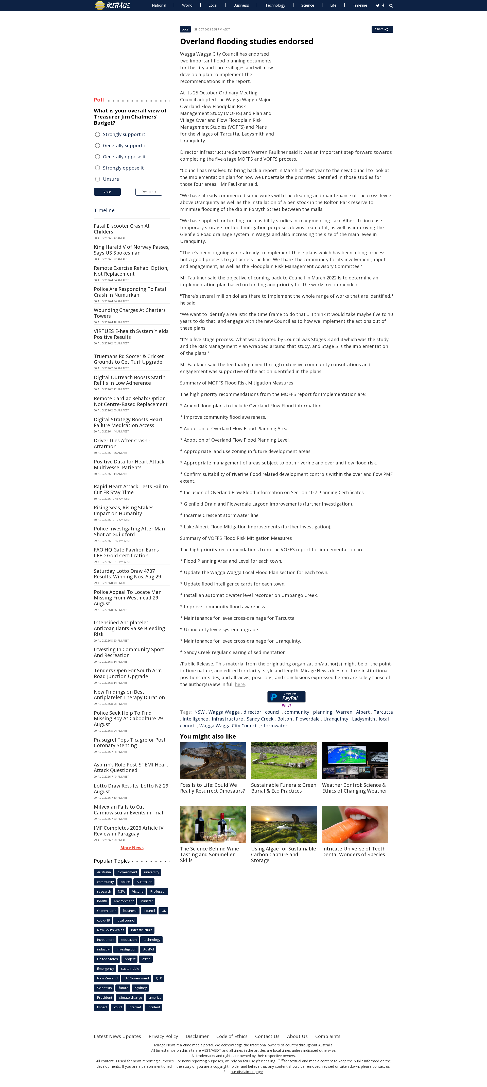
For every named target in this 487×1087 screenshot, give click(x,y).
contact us (381, 1066)
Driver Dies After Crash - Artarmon (122, 443)
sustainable (130, 968)
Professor (158, 891)
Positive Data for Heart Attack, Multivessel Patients (130, 464)
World (187, 5)
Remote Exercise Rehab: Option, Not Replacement (131, 271)
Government (127, 872)
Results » (149, 191)
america (155, 997)
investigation (126, 949)
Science (307, 5)
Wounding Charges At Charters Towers (130, 313)
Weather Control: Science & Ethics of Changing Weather (354, 788)
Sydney (141, 987)
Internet (135, 1007)
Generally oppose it (124, 157)
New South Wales (110, 930)
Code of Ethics (232, 1036)
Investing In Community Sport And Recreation (129, 652)
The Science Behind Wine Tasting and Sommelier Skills (209, 854)
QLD (159, 978)
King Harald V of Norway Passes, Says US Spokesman (131, 250)
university (151, 872)
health (102, 901)
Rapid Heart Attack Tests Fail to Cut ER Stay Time (131, 489)
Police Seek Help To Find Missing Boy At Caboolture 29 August (128, 719)
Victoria (138, 891)
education (129, 939)
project (130, 959)
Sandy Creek (260, 719)
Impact (102, 1007)
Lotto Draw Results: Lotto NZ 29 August (131, 788)
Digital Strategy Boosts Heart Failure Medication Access (128, 422)
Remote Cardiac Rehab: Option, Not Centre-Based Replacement (131, 401)
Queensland (106, 910)
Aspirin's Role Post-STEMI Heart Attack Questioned (131, 767)
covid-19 (103, 920)
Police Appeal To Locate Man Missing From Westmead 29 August (128, 598)
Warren (344, 712)
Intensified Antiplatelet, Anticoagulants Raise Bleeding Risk (129, 628)
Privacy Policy (163, 1036)
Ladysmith (363, 719)
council (273, 712)
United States (107, 959)
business (130, 910)
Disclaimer (197, 1036)
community (296, 712)
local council (126, 920)
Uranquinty (335, 719)
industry (103, 949)
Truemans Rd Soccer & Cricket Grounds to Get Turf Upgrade (129, 359)
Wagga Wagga (224, 712)
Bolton (284, 719)
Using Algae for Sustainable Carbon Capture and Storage (283, 854)
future (123, 987)
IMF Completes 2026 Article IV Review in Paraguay (129, 831)
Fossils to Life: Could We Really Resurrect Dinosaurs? (212, 788)
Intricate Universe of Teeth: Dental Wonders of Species (354, 851)
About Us (297, 1036)
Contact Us (267, 1036)
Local (212, 5)
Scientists (104, 987)
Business (241, 5)
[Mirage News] (115, 5)
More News (132, 847)
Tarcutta (383, 712)
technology (152, 939)
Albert (363, 712)
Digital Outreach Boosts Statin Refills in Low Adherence (129, 380)
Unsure (111, 179)
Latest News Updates (117, 1036)
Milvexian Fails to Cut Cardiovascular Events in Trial (128, 810)
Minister (147, 901)
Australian (144, 881)
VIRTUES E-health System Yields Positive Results (131, 334)
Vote (107, 191)
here (240, 684)
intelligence (195, 719)
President (104, 997)
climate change (130, 997)
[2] (282, 1060)
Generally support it (125, 145)
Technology (275, 5)
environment (124, 901)
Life (333, 5)
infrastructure (227, 719)
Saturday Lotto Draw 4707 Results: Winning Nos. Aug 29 (127, 574)
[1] (278, 1060)
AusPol (148, 949)
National (159, 5)
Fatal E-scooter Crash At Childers (122, 229)
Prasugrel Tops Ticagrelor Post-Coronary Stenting (130, 743)
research (104, 891)
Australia (104, 872)
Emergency (105, 968)
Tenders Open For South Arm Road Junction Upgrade (128, 673)
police (125, 881)
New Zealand (107, 978)
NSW (199, 712)
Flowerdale (308, 719)
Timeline (360, 5)
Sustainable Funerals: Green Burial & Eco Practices (283, 788)
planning (322, 712)
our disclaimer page (247, 1071)
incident (154, 1007)
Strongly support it (124, 134)
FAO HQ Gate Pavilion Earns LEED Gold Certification (126, 552)
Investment (105, 939)
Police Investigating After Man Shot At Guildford (129, 531)
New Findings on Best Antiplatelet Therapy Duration (129, 695)
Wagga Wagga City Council (228, 726)
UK (164, 910)
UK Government (137, 978)
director (252, 712)
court (118, 1007)
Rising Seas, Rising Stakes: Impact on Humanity (124, 510)
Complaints (327, 1036)
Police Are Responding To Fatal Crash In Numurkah (130, 292)
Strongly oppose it (123, 168)
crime (146, 959)
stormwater (274, 726)
